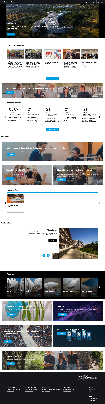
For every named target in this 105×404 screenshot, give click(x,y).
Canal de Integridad (92, 389)
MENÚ (102, 2)
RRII (89, 393)
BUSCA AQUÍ (91, 2)
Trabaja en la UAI (92, 400)
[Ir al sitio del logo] (15, 2)
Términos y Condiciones (93, 398)
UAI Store (90, 396)
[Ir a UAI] (8, 2)
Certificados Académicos (93, 391)
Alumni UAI (91, 387)
